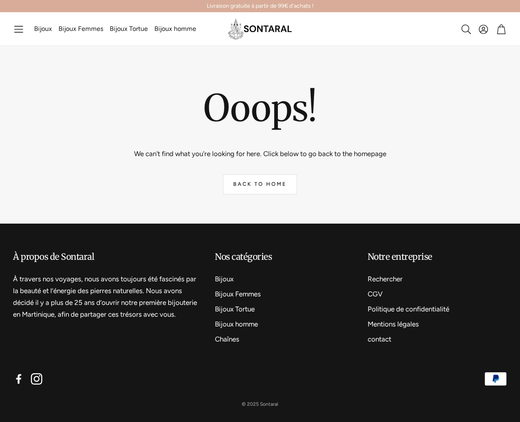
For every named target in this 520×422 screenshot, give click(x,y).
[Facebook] (18, 379)
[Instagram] (36, 379)
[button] (18, 29)
